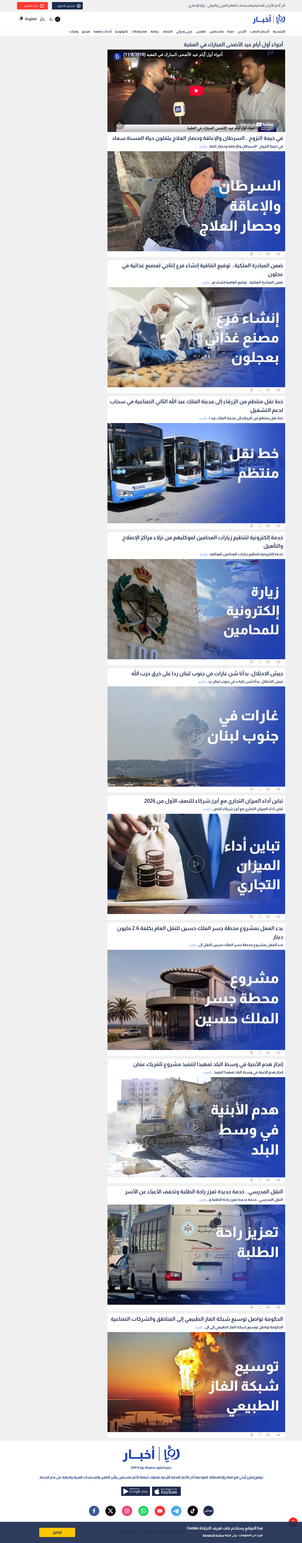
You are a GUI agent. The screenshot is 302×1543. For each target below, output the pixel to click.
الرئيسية (279, 31)
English (31, 19)
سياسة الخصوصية (213, 1535)
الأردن (242, 31)
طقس (201, 31)
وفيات (73, 31)
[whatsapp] (143, 1511)
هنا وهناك (139, 31)
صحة (230, 31)
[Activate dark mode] (54, 19)
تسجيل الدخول (66, 5)
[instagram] (127, 1511)
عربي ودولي (184, 31)
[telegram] (176, 1511)
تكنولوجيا (121, 31)
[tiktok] (193, 1511)
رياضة (155, 31)
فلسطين (217, 31)
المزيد (202, 146)
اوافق (57, 1532)
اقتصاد (167, 31)
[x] (110, 1511)
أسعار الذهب (259, 31)
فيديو (86, 31)
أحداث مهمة (102, 31)
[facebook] (94, 1511)
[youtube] (160, 1511)
